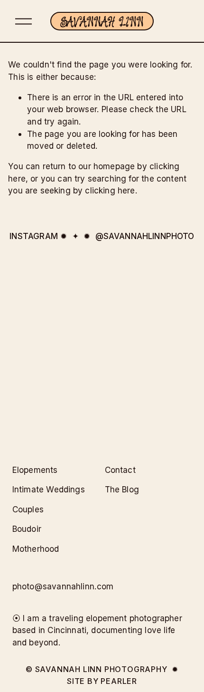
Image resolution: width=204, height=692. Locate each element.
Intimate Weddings (48, 489)
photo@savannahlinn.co (59, 586)
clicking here (110, 190)
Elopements (35, 470)
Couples (28, 509)
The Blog (122, 489)
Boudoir (26, 529)
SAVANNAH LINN (102, 21)
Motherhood (35, 549)
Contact (120, 470)
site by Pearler (102, 681)
